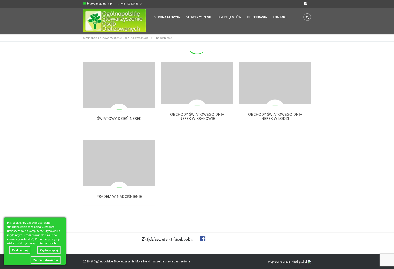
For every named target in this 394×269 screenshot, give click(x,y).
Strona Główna (167, 17)
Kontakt (280, 17)
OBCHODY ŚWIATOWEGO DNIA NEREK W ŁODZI (275, 95)
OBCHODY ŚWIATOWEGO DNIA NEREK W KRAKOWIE (197, 95)
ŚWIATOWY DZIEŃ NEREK (119, 95)
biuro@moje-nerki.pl (99, 3)
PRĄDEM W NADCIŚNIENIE (119, 173)
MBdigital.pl (299, 261)
